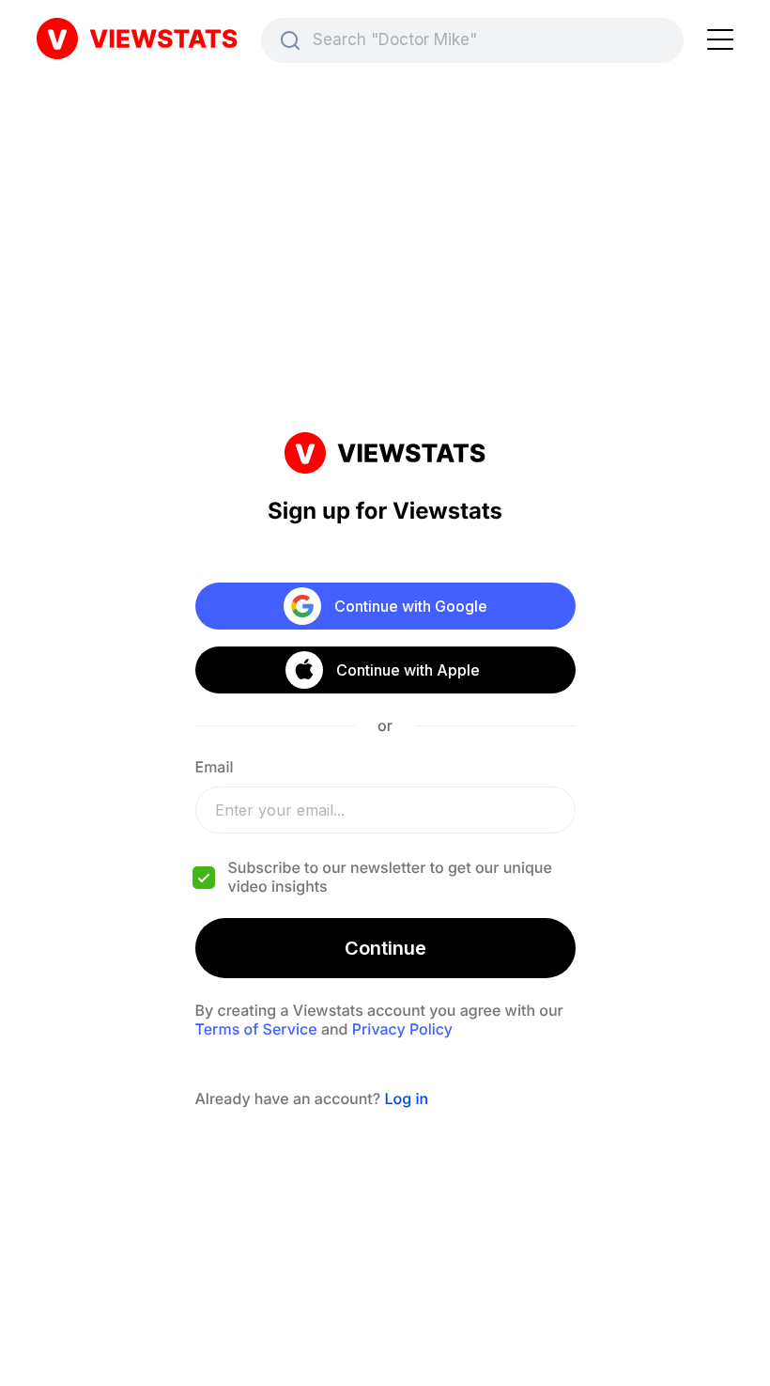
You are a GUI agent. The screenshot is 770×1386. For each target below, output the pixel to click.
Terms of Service (256, 1029)
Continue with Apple (407, 670)
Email (214, 766)
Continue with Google (410, 606)
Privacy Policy (402, 1029)
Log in (406, 1098)
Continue (385, 948)
